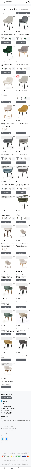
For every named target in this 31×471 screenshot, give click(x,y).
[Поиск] (25, 2)
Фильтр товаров (24, 13)
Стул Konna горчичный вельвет (22, 124)
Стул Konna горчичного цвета (7, 356)
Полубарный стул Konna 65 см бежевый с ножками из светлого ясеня (8, 125)
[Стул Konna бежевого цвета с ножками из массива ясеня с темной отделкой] (8, 370)
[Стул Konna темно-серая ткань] (8, 143)
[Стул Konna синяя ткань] (8, 173)
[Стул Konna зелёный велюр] (8, 52)
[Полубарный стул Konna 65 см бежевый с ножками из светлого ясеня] (8, 112)
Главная (3, 5)
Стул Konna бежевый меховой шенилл (6, 214)
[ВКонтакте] (6, 439)
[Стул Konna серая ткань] (23, 143)
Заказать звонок (6, 397)
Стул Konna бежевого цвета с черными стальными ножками (22, 245)
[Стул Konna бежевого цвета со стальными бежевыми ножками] (8, 263)
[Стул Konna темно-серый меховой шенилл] (23, 173)
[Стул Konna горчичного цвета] (8, 344)
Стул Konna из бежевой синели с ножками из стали (22, 330)
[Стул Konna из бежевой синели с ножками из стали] (23, 317)
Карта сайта (24, 453)
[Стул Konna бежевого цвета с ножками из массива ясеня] (23, 263)
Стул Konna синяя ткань (7, 184)
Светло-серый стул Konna (23, 301)
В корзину (7, 42)
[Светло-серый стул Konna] (23, 290)
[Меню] (2, 2)
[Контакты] (29, 2)
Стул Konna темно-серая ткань (7, 155)
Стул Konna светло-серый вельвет (8, 35)
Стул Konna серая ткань (22, 154)
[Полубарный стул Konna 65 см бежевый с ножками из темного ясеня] (8, 232)
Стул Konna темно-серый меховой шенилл (22, 185)
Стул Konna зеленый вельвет (21, 214)
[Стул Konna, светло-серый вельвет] (23, 82)
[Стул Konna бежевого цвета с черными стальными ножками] (23, 232)
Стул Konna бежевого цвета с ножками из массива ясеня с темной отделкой (7, 383)
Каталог (8, 5)
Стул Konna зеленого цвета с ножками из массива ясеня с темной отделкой (7, 330)
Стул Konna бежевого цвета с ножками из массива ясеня (22, 276)
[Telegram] (2, 439)
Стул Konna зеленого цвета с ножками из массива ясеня (6, 303)
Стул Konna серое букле (22, 64)
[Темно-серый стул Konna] (23, 344)
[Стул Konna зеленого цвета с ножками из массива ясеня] (8, 290)
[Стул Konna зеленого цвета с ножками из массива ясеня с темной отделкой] (8, 317)
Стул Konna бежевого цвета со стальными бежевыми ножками (7, 276)
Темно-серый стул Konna (22, 355)
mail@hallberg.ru (7, 406)
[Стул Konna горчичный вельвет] (23, 112)
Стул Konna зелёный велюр (6, 65)
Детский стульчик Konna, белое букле (7, 94)
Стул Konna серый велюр (22, 34)
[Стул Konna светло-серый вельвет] (8, 23)
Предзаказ (6, 162)
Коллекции (14, 5)
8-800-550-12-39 (6, 395)
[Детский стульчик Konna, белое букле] (8, 82)
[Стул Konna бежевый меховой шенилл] (8, 202)
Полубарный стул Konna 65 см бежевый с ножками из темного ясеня (8, 245)
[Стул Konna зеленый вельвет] (23, 202)
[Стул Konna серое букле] (23, 52)
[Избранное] (14, 17)
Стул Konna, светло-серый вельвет (23, 94)
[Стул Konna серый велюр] (23, 23)
